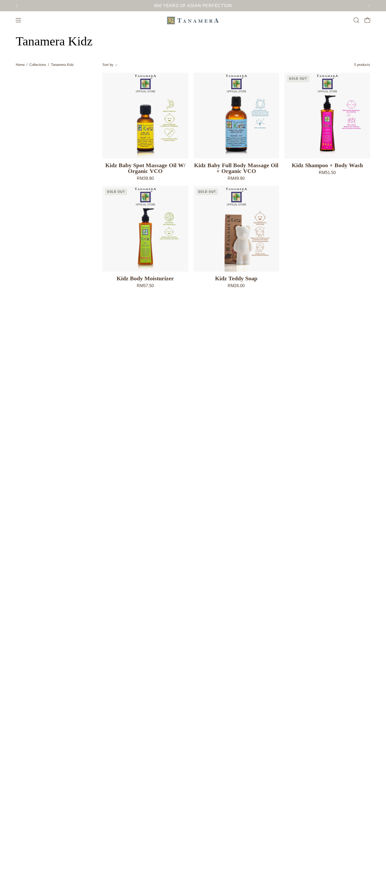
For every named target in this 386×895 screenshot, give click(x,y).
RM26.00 (236, 286)
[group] (193, 5)
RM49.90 (236, 178)
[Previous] (16, 5)
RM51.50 (327, 173)
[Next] (369, 5)
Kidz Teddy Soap (236, 278)
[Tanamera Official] (193, 20)
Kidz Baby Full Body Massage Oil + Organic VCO (236, 168)
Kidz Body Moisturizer (145, 278)
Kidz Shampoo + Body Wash (327, 165)
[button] (356, 20)
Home (20, 65)
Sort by (107, 65)
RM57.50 (145, 286)
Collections (37, 65)
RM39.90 (145, 178)
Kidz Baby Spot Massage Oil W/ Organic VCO (145, 168)
